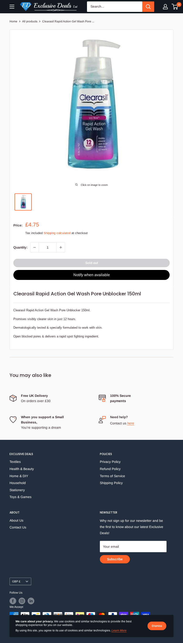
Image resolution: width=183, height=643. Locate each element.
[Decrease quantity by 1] (34, 247)
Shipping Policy (111, 483)
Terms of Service (112, 476)
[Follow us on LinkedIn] (31, 601)
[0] (175, 7)
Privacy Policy (110, 462)
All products (29, 21)
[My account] (165, 6)
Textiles (15, 462)
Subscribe (115, 559)
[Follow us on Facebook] (13, 601)
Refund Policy (110, 469)
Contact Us (18, 527)
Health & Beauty (22, 469)
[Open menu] (12, 7)
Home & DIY (19, 476)
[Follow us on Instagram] (22, 601)
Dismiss (157, 626)
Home (13, 21)
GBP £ (16, 581)
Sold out (91, 263)
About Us (16, 520)
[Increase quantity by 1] (61, 247)
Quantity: (20, 247)
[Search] (148, 6)
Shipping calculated (57, 233)
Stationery (17, 490)
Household (18, 483)
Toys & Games (20, 497)
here (130, 423)
